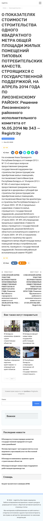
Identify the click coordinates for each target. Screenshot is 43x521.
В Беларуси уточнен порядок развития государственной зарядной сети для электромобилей (18, 441)
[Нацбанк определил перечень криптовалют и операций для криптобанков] (12, 352)
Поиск (4, 399)
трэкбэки (26, 391)
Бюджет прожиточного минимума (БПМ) (16, 484)
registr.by (4, 3)
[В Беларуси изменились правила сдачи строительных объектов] (12, 326)
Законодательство (8, 138)
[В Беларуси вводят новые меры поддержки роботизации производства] (31, 326)
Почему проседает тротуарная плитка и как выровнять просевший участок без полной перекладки (20, 451)
